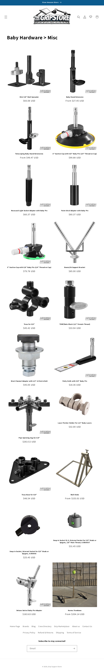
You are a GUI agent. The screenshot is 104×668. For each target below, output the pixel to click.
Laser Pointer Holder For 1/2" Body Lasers (75, 423)
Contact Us (87, 626)
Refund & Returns (45, 632)
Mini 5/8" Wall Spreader (29, 97)
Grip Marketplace (62, 626)
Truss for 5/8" (29, 324)
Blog (34, 626)
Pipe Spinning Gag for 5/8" (29, 438)
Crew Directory (44, 626)
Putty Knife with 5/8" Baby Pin (75, 381)
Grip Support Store (55, 666)
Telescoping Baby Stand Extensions (29, 154)
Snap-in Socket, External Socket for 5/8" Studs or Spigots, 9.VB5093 (29, 552)
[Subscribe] (74, 648)
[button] (6, 17)
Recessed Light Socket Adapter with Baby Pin (29, 211)
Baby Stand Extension (74, 97)
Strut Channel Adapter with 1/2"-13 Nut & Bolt (29, 381)
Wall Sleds (75, 495)
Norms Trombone (74, 610)
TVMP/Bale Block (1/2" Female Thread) (74, 324)
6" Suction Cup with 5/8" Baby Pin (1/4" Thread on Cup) (75, 154)
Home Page (15, 626)
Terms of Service (74, 632)
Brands (26, 626)
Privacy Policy (29, 632)
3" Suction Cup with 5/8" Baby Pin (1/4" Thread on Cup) (29, 267)
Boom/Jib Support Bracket (74, 267)
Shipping (60, 632)
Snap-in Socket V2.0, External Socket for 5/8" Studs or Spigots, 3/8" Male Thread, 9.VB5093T (74, 541)
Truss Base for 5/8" (29, 495)
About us (76, 626)
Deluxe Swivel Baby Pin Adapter (29, 610)
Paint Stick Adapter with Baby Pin (74, 211)
